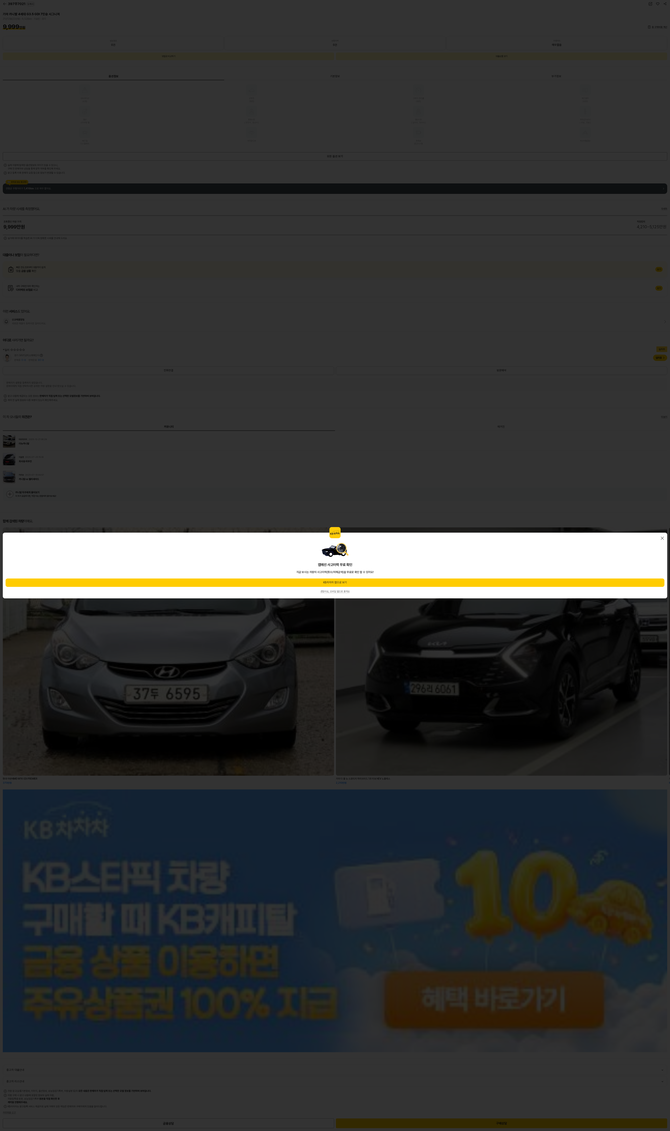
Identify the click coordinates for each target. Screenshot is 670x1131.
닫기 (662, 538)
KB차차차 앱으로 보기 (335, 582)
